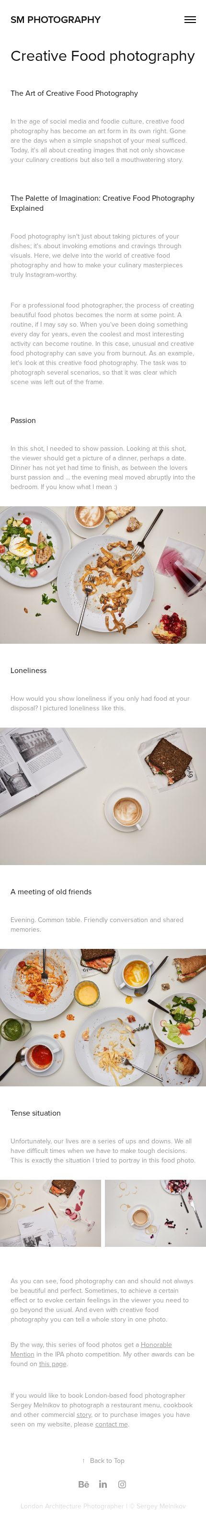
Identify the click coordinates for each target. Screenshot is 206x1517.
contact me (111, 1424)
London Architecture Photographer (72, 1506)
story (84, 1414)
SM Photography (56, 19)
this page (53, 1364)
